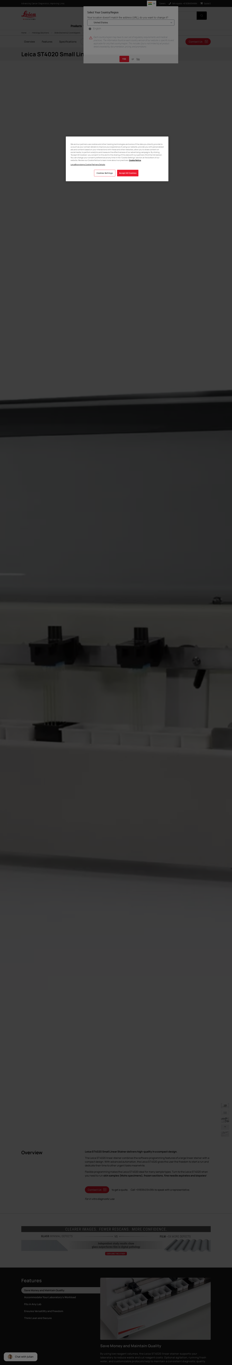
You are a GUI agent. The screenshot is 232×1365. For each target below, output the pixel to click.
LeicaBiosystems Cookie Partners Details (88, 164)
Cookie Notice (135, 160)
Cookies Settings (105, 173)
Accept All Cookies (127, 173)
